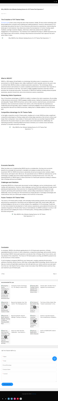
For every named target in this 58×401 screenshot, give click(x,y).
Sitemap (34, 393)
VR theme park (5, 22)
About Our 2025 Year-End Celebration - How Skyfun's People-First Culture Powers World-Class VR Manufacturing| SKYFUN (19, 331)
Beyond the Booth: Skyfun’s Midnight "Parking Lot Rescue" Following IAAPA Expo (18, 316)
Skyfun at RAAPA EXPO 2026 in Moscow (48, 331)
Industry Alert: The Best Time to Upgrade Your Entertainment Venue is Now (48, 286)
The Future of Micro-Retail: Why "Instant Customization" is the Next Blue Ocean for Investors (48, 303)
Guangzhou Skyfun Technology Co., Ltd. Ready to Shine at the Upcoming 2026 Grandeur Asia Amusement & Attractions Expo (19, 286)
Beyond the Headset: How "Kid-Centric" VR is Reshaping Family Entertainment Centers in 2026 (19, 303)
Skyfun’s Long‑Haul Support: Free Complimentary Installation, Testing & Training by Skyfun (48, 316)
